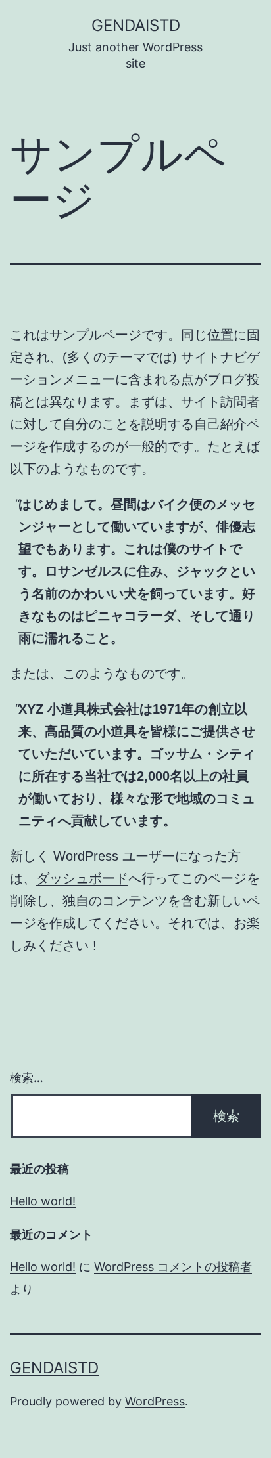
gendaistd (135, 25)
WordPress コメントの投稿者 (173, 1267)
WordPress (155, 1401)
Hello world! (43, 1201)
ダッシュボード (82, 878)
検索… (26, 1077)
